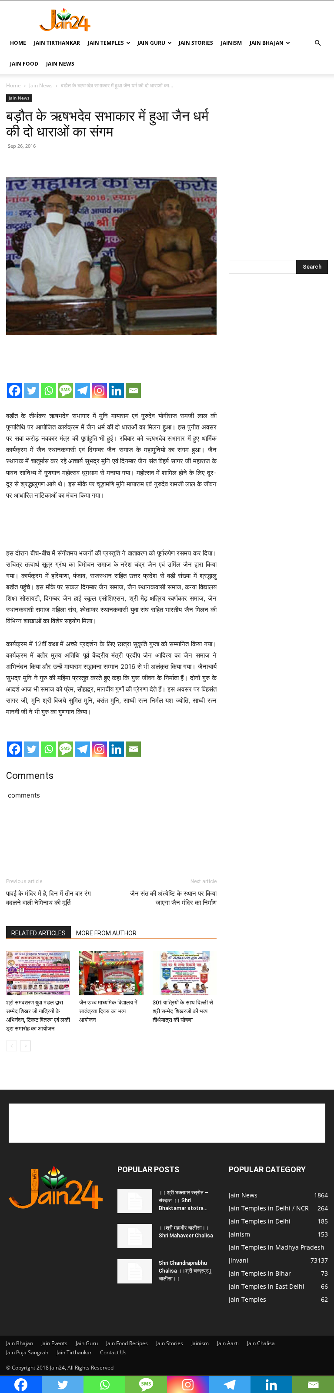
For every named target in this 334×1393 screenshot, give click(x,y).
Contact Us (113, 1352)
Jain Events (54, 1343)
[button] (317, 43)
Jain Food (24, 63)
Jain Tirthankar (57, 43)
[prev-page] (11, 1046)
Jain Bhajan (267, 43)
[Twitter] (31, 390)
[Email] (133, 390)
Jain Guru (151, 43)
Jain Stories (196, 43)
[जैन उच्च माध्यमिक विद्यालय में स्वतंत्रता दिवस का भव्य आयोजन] (111, 973)
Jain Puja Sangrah (27, 1352)
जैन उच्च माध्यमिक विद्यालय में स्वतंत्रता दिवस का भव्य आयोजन (108, 1011)
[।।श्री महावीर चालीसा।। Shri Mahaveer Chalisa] (134, 1236)
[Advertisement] (225, 20)
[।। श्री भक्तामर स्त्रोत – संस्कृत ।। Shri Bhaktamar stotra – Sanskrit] (134, 1201)
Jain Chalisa (261, 1343)
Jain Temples (106, 43)
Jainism (231, 43)
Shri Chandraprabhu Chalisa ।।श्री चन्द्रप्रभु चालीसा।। (185, 1271)
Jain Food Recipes (127, 1343)
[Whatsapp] (48, 390)
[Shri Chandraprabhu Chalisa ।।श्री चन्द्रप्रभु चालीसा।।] (134, 1271)
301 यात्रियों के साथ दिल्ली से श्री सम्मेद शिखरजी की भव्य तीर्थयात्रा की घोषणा (183, 1011)
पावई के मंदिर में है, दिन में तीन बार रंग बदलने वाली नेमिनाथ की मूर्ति (48, 898)
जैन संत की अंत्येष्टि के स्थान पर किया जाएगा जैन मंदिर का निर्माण (173, 898)
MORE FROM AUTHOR (106, 933)
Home (18, 43)
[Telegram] (82, 390)
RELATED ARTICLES (38, 933)
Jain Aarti (228, 1343)
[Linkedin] (116, 390)
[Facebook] (14, 390)
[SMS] (65, 390)
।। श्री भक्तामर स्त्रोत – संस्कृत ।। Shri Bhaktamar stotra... (183, 1200)
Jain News (60, 63)
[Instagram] (99, 390)
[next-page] (25, 1046)
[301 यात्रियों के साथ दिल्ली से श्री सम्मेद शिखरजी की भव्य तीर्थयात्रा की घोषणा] (185, 973)
